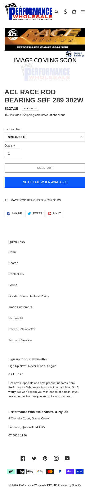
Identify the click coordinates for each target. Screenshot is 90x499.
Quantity (10, 145)
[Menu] (82, 11)
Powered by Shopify (69, 485)
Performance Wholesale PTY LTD (38, 485)
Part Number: (13, 129)
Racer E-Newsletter (21, 329)
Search (13, 263)
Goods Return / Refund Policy (28, 296)
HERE (19, 374)
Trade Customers (20, 307)
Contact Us (16, 274)
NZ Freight (15, 318)
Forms (12, 285)
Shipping (28, 115)
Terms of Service (20, 340)
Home (12, 252)
